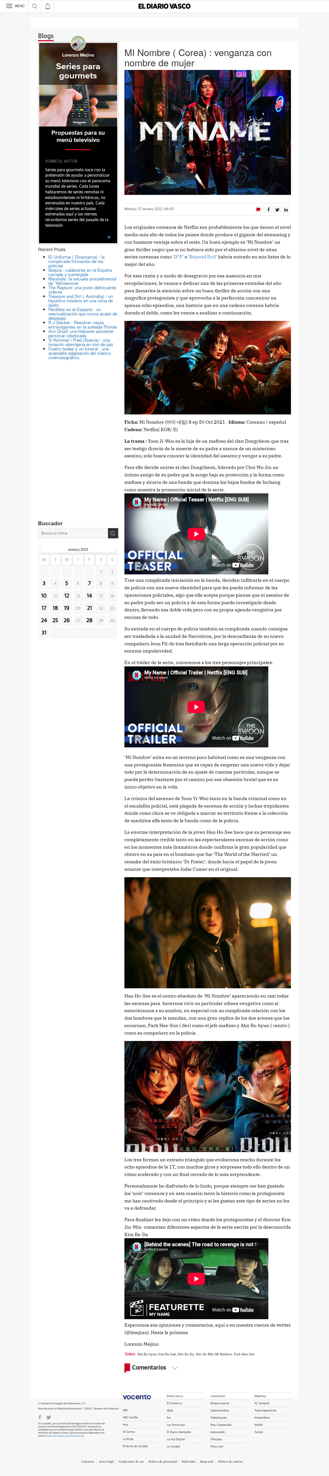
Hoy (125, 1424)
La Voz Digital (176, 1439)
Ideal (170, 1410)
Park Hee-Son (244, 1354)
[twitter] (109, 236)
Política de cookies (230, 1461)
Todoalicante (219, 1417)
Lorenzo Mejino (78, 55)
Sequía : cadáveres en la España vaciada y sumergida (80, 272)
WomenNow (262, 1417)
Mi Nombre (223, 1354)
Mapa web (206, 1461)
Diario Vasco (175, 1396)
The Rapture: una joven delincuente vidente (82, 289)
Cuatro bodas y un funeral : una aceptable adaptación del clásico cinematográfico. (79, 352)
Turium (258, 1432)
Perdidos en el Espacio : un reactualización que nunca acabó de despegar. (82, 313)
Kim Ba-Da (186, 1354)
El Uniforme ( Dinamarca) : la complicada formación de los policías (76, 261)
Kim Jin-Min (204, 1354)
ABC (125, 1410)
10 (44, 596)
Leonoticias (218, 1396)
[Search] (113, 533)
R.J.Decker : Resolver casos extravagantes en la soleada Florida (82, 324)
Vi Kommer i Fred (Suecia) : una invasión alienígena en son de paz (80, 342)
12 (66, 596)
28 (89, 620)
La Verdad (173, 1446)
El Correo (129, 1431)
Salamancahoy (220, 1410)
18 (55, 608)
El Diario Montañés (179, 1432)
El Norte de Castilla (135, 1446)
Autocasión (218, 1432)
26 (67, 620)
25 (55, 620)
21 (89, 608)
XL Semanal (262, 1403)
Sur (169, 1417)
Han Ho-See (167, 1354)
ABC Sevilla (130, 1417)
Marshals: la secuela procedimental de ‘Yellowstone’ (82, 280)
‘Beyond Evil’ (202, 257)
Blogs (46, 36)
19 (66, 608)
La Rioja (128, 1439)
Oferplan (216, 1439)
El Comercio (174, 1403)
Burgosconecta (220, 1403)
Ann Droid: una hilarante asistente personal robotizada (80, 333)
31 (44, 633)
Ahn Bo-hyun (146, 1354)
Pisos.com (217, 1446)
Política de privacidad (163, 1461)
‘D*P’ (178, 257)
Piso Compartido (221, 1425)
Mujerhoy (260, 1396)
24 (44, 620)
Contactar (87, 1461)
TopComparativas (265, 1410)
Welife (258, 1425)
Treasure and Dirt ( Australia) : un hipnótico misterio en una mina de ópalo (80, 300)
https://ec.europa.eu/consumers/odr (64, 1436)
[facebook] (40, 1417)
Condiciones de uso (131, 1461)
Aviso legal (106, 1461)
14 (89, 596)
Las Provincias (176, 1425)
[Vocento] (139, 1395)
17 (44, 608)
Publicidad (188, 1461)
